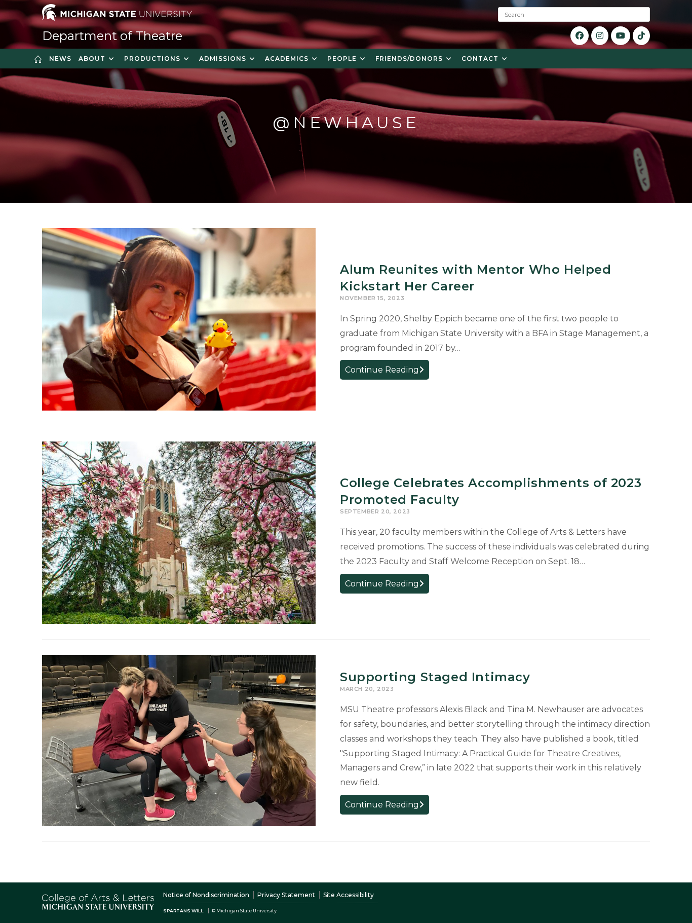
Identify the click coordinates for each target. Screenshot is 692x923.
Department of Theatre (112, 35)
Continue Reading (387, 372)
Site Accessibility (348, 895)
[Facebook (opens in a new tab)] (579, 35)
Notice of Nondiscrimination (206, 895)
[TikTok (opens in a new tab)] (641, 35)
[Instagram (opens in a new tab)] (599, 35)
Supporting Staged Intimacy (435, 677)
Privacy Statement (286, 895)
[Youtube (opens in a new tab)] (620, 35)
